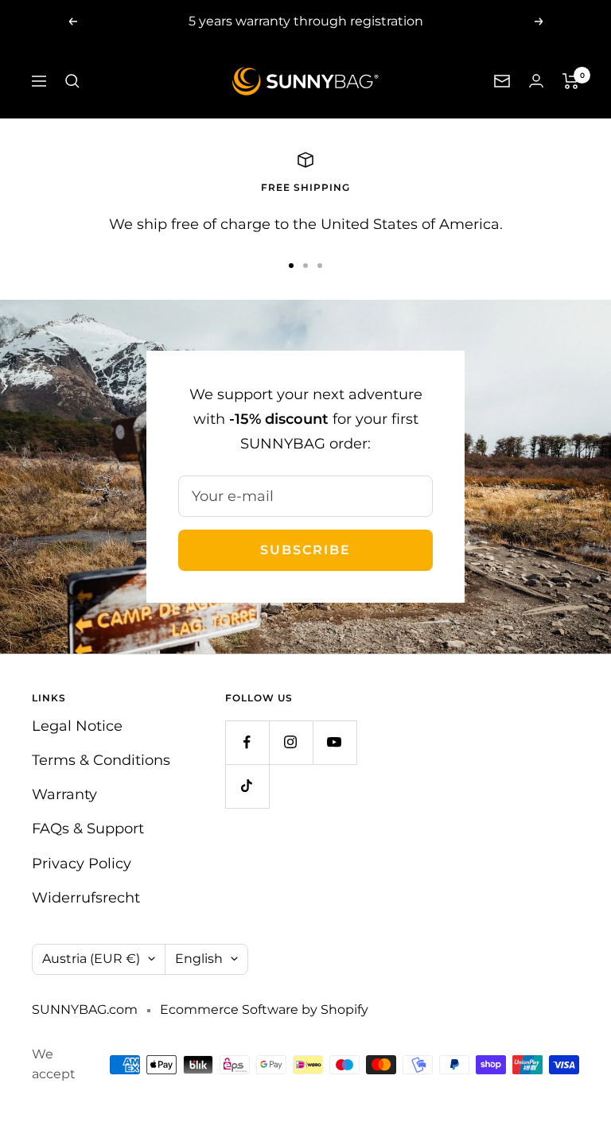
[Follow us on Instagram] (291, 742)
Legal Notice (77, 726)
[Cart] (570, 81)
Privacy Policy (81, 863)
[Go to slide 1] (291, 265)
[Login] (536, 80)
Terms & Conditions (101, 760)
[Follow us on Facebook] (247, 742)
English (199, 958)
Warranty (64, 794)
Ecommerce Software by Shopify (264, 1009)
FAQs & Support (88, 828)
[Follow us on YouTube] (334, 742)
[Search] (72, 81)
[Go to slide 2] (305, 265)
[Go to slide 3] (319, 265)
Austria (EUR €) (91, 958)
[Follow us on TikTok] (247, 786)
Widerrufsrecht (86, 898)
